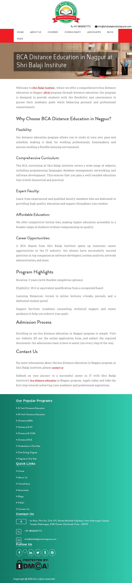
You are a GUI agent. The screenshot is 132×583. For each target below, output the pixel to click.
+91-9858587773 (33, 531)
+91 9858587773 (81, 26)
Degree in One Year (27, 458)
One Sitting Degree (27, 452)
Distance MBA (25, 420)
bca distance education (43, 380)
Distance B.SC (25, 427)
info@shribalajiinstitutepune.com (114, 26)
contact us (57, 367)
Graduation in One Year (29, 446)
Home (21, 471)
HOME (20, 32)
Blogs (21, 496)
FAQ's (20, 38)
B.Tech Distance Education (31, 408)
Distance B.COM (26, 433)
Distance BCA (25, 439)
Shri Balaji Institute (43, 87)
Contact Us (23, 509)
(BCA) (46, 92)
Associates (94, 32)
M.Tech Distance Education (31, 414)
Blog (110, 32)
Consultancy (73, 32)
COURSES (53, 32)
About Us (22, 477)
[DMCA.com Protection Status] (32, 564)
